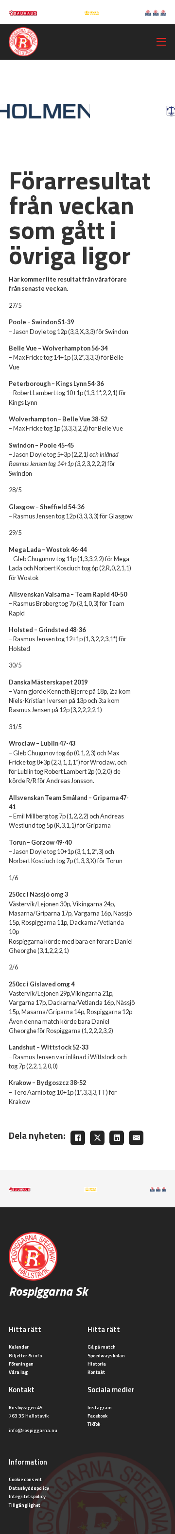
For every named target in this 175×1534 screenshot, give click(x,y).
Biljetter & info (25, 1355)
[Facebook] (77, 1138)
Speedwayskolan (106, 1355)
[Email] (136, 1138)
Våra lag (18, 1372)
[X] (97, 1138)
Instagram (100, 1407)
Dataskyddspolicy (29, 1488)
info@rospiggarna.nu (33, 1430)
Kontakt (96, 1372)
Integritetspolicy (27, 1496)
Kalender (19, 1347)
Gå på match (102, 1347)
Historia (97, 1363)
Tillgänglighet (24, 1505)
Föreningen (21, 1363)
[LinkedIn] (116, 1138)
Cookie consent (25, 1479)
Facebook (97, 1415)
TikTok (94, 1424)
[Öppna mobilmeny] (161, 42)
